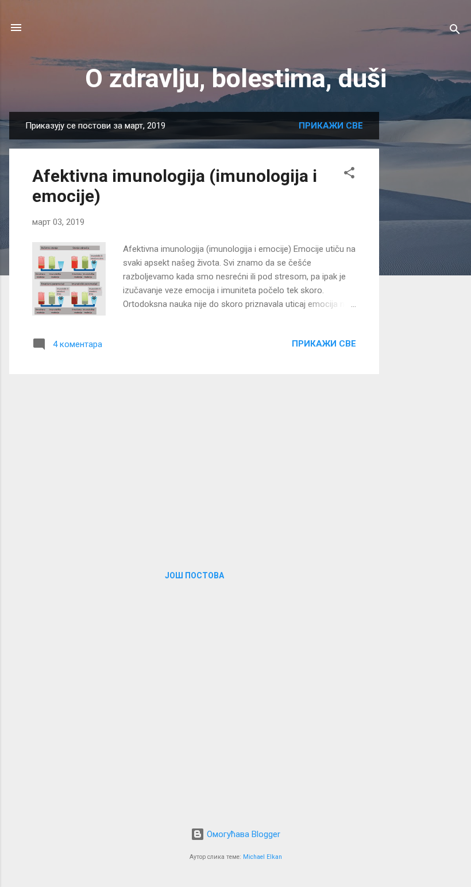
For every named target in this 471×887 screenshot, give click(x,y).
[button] (349, 175)
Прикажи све (331, 125)
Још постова (194, 575)
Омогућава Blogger (242, 834)
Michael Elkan (262, 857)
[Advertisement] (425, 284)
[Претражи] (455, 31)
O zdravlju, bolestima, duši (236, 78)
